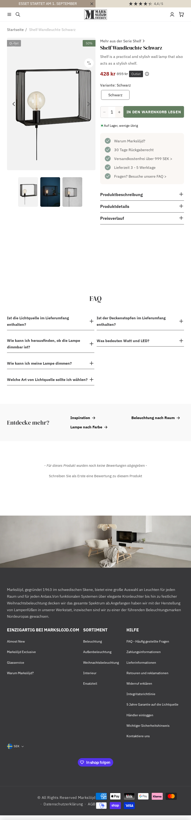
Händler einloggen (139, 715)
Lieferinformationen (141, 662)
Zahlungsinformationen (143, 652)
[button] (9, 14)
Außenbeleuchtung (97, 652)
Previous (13, 103)
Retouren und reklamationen (147, 673)
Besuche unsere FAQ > (148, 176)
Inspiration (80, 417)
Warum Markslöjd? (129, 141)
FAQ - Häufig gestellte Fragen (147, 641)
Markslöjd (87, 797)
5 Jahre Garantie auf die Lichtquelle (152, 704)
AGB (92, 804)
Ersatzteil (90, 683)
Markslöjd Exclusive (21, 652)
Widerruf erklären (139, 683)
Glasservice (15, 662)
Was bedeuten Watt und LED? (123, 340)
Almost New (16, 641)
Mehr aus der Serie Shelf (120, 41)
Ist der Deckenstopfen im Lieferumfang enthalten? (131, 321)
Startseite (15, 29)
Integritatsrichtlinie (140, 694)
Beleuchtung (92, 641)
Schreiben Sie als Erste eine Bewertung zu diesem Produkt (95, 476)
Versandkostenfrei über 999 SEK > (143, 158)
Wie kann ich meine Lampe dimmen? (39, 363)
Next (88, 103)
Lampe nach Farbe (86, 427)
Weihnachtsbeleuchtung (101, 662)
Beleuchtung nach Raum (153, 417)
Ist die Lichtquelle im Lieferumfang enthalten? (38, 321)
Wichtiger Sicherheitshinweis (148, 725)
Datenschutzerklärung (63, 804)
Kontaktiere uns (138, 736)
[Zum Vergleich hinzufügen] (89, 63)
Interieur (89, 673)
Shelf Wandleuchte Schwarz (52, 29)
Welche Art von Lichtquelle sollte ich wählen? (47, 379)
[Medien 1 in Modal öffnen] (51, 104)
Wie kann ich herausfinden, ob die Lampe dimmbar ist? (43, 343)
